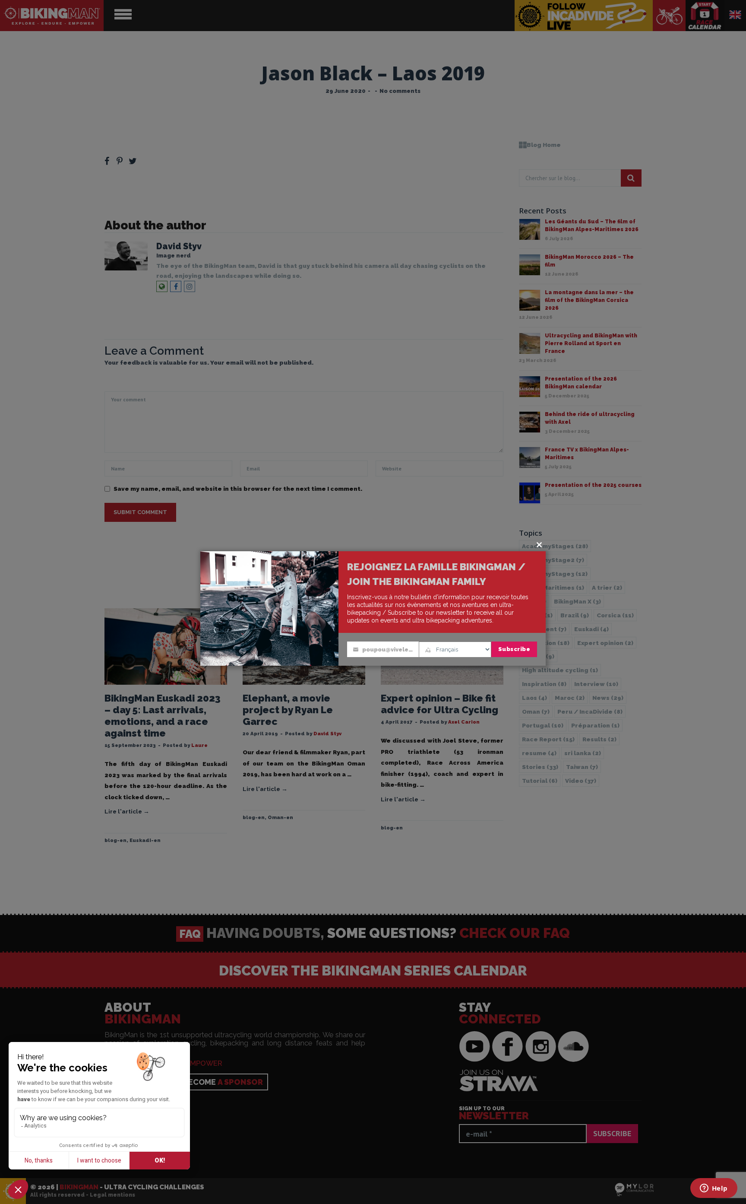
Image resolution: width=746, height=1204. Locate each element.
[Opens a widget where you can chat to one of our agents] (713, 1189)
